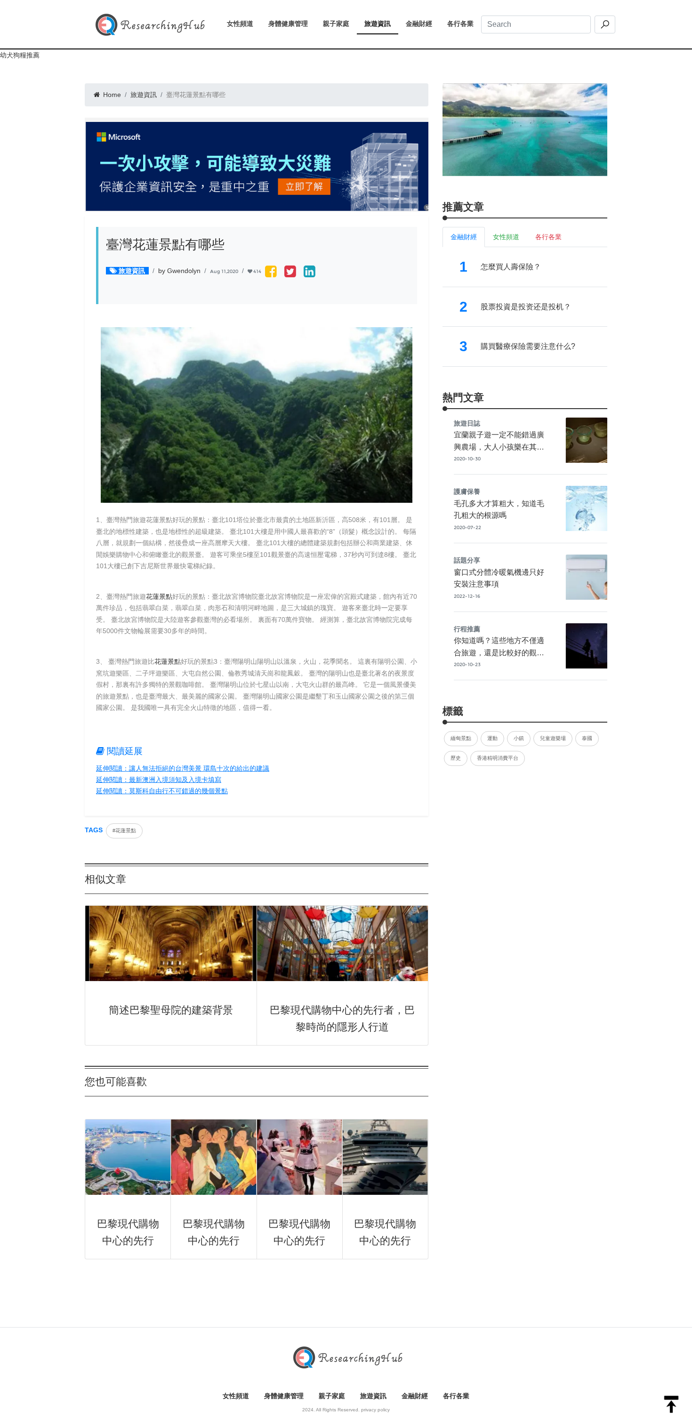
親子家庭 (340, 23)
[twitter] (290, 272)
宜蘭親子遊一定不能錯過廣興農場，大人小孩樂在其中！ (499, 447)
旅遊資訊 (381, 23)
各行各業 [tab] (548, 237)
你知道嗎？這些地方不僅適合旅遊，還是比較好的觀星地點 (499, 652)
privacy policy (375, 1409)
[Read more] (525, 129)
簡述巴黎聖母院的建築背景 (171, 1010)
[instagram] (309, 272)
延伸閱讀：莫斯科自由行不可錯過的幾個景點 (162, 791)
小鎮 (519, 738)
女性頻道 (244, 23)
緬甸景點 (461, 738)
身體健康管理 (291, 23)
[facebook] (271, 272)
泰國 (587, 738)
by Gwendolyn (179, 270)
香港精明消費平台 (497, 758)
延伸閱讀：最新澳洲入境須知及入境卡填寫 (158, 779)
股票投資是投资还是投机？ (526, 307)
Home (111, 94)
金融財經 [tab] (464, 237)
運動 (492, 738)
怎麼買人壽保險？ (511, 267)
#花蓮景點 (124, 830)
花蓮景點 (159, 596)
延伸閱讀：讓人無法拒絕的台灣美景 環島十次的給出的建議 (182, 768)
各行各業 (464, 23)
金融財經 (423, 23)
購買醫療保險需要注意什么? (528, 346)
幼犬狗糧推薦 (20, 55)
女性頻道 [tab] (506, 237)
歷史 (456, 758)
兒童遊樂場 (553, 738)
